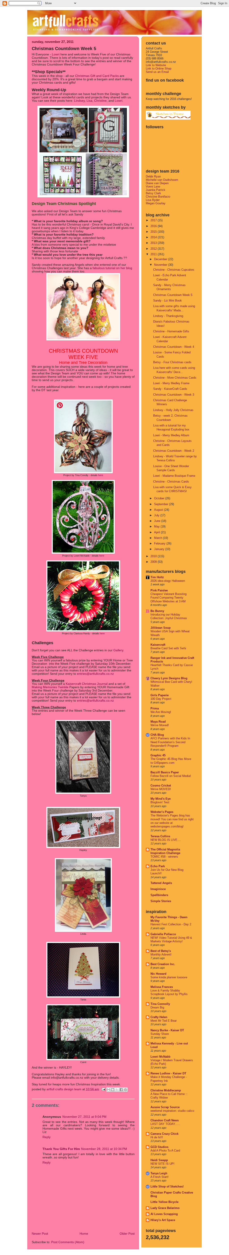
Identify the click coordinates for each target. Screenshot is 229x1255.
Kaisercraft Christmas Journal (87, 684)
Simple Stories (161, 901)
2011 (154, 254)
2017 (154, 220)
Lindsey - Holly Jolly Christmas (173, 410)
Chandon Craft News (165, 1120)
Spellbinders (159, 895)
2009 (154, 561)
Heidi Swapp (159, 1160)
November (161, 264)
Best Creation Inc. (163, 964)
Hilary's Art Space (163, 1220)
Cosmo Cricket (161, 785)
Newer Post (40, 1233)
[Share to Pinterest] (125, 1089)
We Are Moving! (161, 712)
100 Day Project (161, 698)
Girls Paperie (160, 695)
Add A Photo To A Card (165, 1150)
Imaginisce (158, 889)
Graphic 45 (158, 755)
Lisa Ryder (153, 200)
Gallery (117, 650)
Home (84, 1233)
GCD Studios (159, 1147)
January (159, 549)
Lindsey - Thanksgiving (168, 316)
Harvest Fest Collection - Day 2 (171, 924)
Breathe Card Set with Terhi (168, 648)
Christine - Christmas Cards (171, 481)
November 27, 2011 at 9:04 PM (84, 1116)
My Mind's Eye (161, 798)
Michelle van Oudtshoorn (162, 179)
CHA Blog (157, 734)
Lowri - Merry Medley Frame (171, 383)
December (161, 259)
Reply (46, 1137)
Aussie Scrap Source (165, 1107)
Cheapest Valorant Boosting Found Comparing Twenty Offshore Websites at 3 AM (169, 598)
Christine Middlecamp (166, 1090)
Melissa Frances (162, 987)
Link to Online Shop (158, 68)
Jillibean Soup (161, 627)
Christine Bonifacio (158, 196)
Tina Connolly (160, 1004)
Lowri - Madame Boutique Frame (174, 475)
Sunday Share (160, 1034)
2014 (154, 237)
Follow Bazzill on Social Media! (171, 776)
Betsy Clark (153, 193)
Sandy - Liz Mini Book (167, 300)
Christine (100, 100)
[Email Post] (103, 1089)
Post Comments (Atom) (67, 1242)
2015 (154, 231)
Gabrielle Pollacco (163, 934)
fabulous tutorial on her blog (112, 268)
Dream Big (157, 1007)
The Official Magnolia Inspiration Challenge (165, 851)
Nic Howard (158, 973)
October (159, 498)
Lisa (89, 100)
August (159, 509)
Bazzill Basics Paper (165, 772)
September (161, 504)
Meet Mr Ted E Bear (164, 1020)
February (160, 543)
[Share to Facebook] (121, 1089)
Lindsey (79, 100)
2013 (154, 243)
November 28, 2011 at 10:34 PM (104, 1149)
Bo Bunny (157, 611)
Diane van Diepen (157, 183)
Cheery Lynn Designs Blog (169, 678)
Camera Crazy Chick (164, 1133)
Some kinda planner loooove (169, 977)
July (157, 515)
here (100, 475)
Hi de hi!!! (157, 1137)
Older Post (127, 1233)
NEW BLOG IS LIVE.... (166, 840)
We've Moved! (160, 725)
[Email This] (108, 1089)
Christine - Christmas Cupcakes (173, 269)
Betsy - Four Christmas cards (172, 362)
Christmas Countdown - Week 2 (173, 450)
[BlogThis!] (112, 1089)
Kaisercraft (158, 644)
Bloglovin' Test (160, 802)
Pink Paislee (159, 590)
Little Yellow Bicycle (164, 1202)
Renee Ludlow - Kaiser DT (168, 1073)
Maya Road (158, 721)
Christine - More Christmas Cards (174, 377)
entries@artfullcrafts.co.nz (95, 673)
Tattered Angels (161, 883)
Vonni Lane (153, 186)
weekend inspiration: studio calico (172, 1110)
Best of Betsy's (161, 951)
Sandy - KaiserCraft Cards (170, 388)
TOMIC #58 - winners (164, 856)
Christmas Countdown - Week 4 (173, 346)
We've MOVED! (161, 789)
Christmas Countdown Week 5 (172, 295)
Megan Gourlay (155, 203)
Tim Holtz (157, 577)
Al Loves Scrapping (164, 1214)
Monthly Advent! (161, 954)
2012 (154, 248)
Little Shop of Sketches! (167, 1186)
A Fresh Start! (160, 1177)
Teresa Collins (160, 836)
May (157, 526)
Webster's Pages (162, 812)
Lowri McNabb (160, 1056)
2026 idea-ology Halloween (168, 580)
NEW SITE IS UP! (162, 1163)
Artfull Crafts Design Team (64, 1089)
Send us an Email (157, 72)
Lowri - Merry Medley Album (171, 435)
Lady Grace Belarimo (165, 1208)
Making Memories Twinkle (50, 687)
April (157, 532)
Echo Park (158, 866)
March (158, 538)
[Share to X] (117, 1089)
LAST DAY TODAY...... (165, 1124)
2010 (154, 556)
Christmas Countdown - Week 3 (173, 394)
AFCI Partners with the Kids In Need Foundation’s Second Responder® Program (170, 742)
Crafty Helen (159, 1017)
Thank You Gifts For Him (61, 1149)
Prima (155, 708)
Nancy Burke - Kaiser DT (167, 1030)
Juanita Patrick (155, 190)
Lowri (56, 54)
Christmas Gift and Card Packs (97, 76)
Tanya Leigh (159, 1173)
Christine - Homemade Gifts (171, 331)
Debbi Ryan (153, 176)
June (157, 521)
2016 (154, 226)
